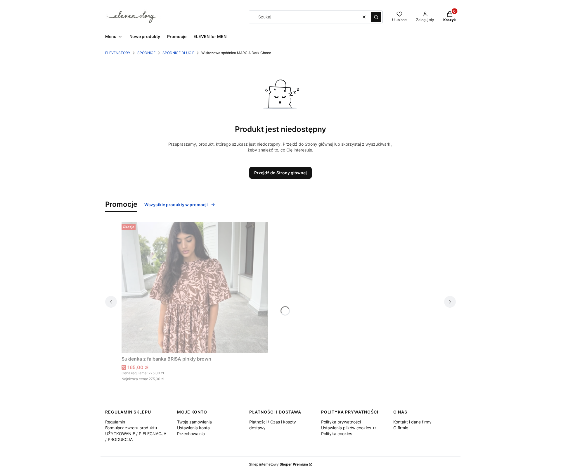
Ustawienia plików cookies (346, 427)
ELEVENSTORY (117, 53)
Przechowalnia (191, 433)
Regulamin (115, 421)
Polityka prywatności (341, 421)
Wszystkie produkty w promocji (176, 204)
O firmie (400, 427)
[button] (376, 17)
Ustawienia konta (193, 427)
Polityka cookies (336, 433)
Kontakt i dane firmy (412, 421)
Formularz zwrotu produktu (131, 427)
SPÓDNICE (146, 53)
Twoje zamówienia (194, 421)
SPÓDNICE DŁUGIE (178, 53)
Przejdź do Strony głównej (280, 172)
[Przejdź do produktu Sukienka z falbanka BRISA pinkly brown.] (195, 287)
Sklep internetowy (278, 464)
